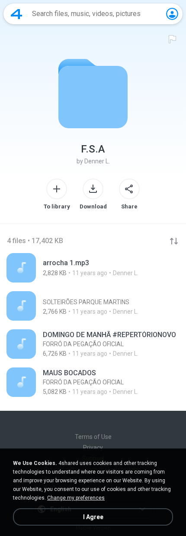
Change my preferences (76, 498)
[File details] (93, 268)
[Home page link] (16, 14)
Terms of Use (93, 436)
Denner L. (97, 161)
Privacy (93, 447)
